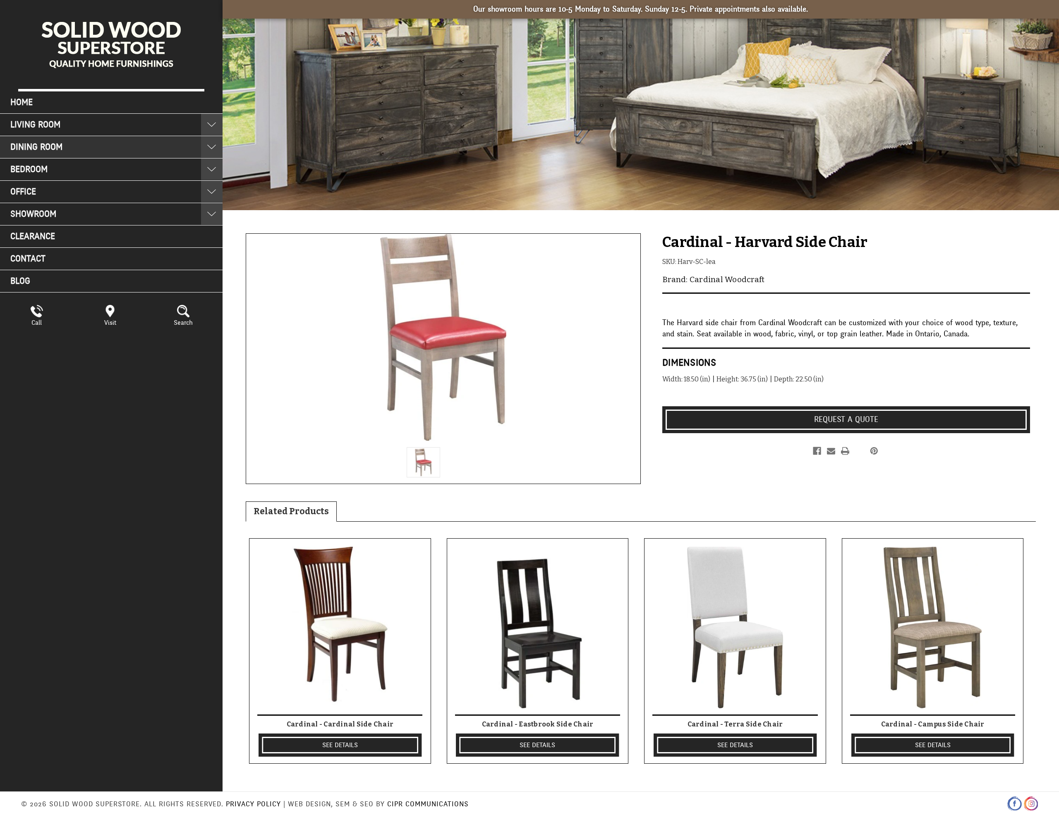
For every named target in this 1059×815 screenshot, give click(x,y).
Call (36, 323)
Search (183, 323)
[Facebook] (817, 451)
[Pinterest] (874, 451)
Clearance (32, 236)
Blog (20, 281)
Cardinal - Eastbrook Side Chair (538, 724)
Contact (28, 259)
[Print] (845, 451)
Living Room (35, 125)
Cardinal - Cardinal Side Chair (340, 724)
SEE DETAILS (340, 745)
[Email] (831, 451)
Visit (110, 323)
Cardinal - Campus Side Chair (933, 724)
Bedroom (29, 169)
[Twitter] (859, 451)
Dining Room (36, 147)
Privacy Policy (253, 804)
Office (23, 192)
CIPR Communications (428, 804)
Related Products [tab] (291, 511)
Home (21, 102)
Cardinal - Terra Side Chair (735, 724)
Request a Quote (846, 419)
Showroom (33, 214)
